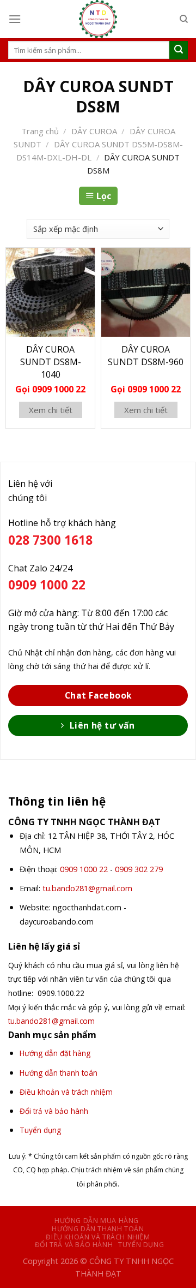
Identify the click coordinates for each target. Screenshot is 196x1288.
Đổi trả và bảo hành (74, 1244)
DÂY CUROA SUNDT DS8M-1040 (50, 361)
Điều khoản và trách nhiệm (98, 1237)
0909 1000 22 (84, 869)
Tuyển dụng (141, 1244)
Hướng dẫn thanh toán (98, 1228)
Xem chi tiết (50, 409)
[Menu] (14, 18)
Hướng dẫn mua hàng (96, 1220)
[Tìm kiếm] (184, 19)
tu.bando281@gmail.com (87, 888)
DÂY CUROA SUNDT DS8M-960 (145, 355)
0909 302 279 (139, 869)
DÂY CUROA (94, 131)
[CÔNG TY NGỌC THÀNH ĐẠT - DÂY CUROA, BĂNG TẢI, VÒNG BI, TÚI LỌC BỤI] (98, 19)
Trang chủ (40, 131)
